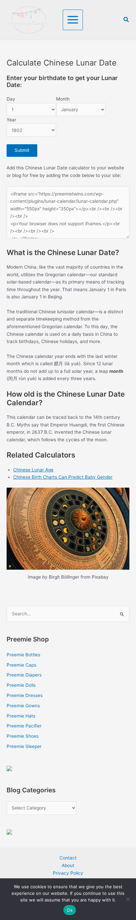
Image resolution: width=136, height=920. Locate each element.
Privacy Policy (68, 873)
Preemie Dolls (21, 685)
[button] (126, 20)
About (68, 865)
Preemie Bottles (23, 654)
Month (63, 99)
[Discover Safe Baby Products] (9, 831)
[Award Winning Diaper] (9, 768)
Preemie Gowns (23, 705)
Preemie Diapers (24, 675)
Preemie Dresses (25, 695)
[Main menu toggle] (73, 20)
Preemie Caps (21, 665)
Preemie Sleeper (24, 746)
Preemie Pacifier (24, 725)
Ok (70, 910)
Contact (68, 857)
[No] (127, 899)
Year (11, 119)
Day (11, 99)
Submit (22, 150)
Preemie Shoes (23, 736)
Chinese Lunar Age (33, 469)
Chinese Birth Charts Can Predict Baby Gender (63, 477)
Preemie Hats (21, 716)
